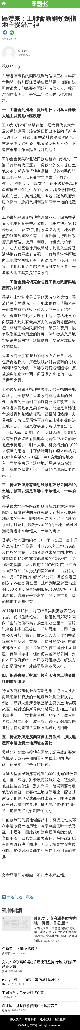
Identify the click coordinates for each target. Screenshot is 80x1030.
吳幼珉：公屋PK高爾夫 (20, 949)
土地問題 (14, 897)
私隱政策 (60, 1019)
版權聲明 (45, 1019)
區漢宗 (22, 51)
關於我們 (15, 1019)
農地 (30, 897)
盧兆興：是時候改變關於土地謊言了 (30, 1006)
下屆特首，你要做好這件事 (23, 993)
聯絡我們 (30, 1019)
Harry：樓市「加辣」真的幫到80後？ (31, 980)
